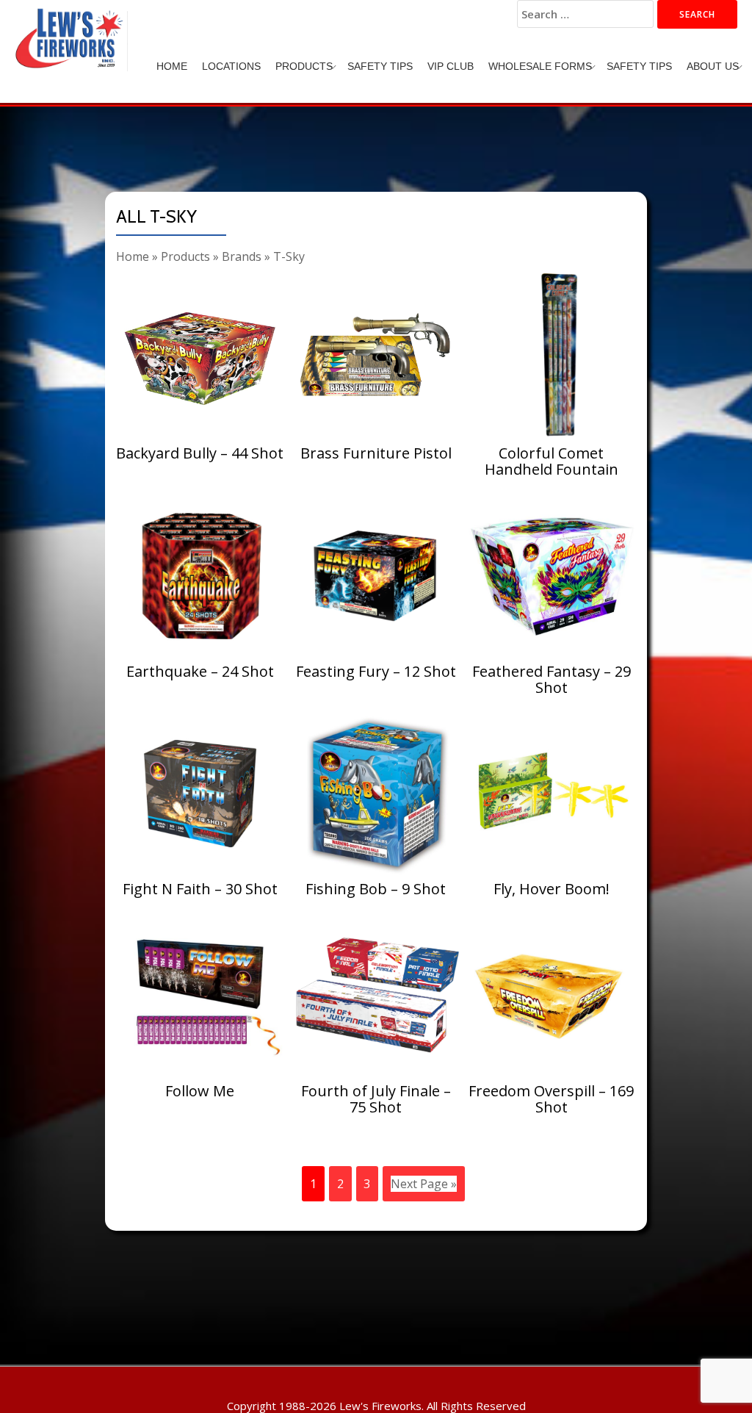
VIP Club (450, 66)
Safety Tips (380, 66)
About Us (713, 66)
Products (304, 66)
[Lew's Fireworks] (72, 25)
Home (171, 66)
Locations (231, 66)
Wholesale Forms (540, 66)
